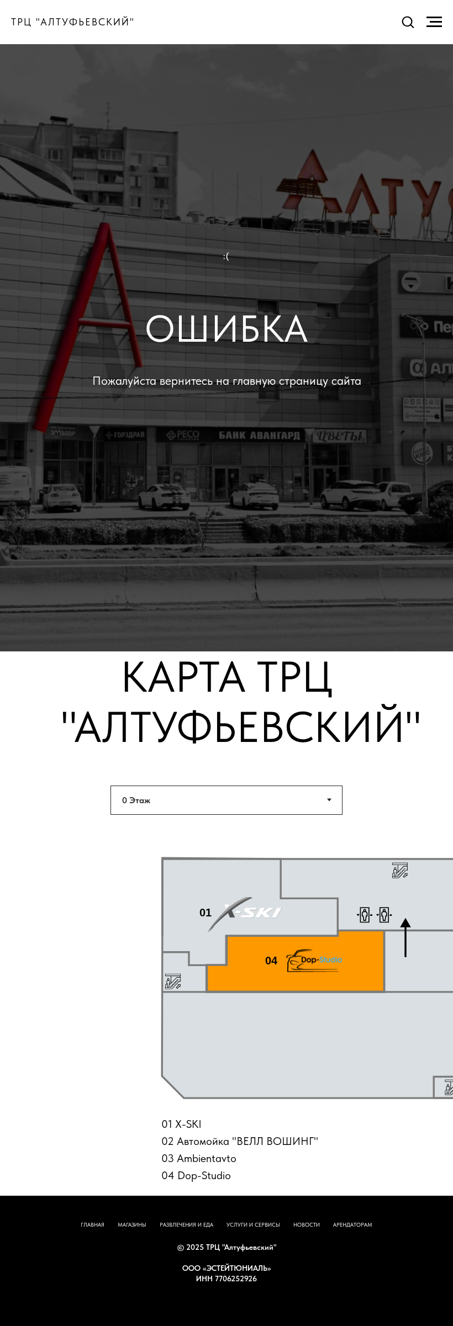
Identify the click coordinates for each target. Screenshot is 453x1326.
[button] (407, 21)
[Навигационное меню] (434, 22)
